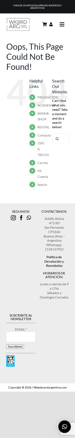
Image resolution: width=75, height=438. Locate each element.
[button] (64, 426)
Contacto (44, 135)
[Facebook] (21, 217)
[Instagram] (13, 217)
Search (42, 184)
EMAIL (20, 329)
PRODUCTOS (48, 97)
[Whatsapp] (29, 217)
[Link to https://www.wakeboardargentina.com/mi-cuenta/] (51, 24)
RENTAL (44, 127)
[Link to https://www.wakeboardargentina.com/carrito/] (44, 24)
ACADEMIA (46, 105)
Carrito (43, 163)
